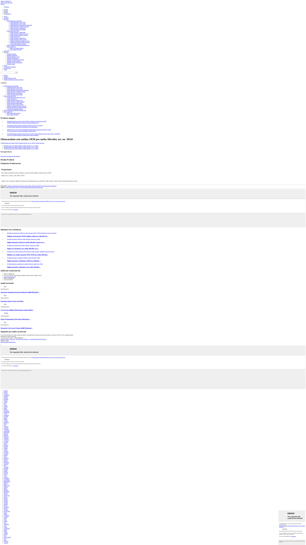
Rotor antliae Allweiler (16, 49)
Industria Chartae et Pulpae (14, 61)
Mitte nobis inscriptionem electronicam (10, 156)
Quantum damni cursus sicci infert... (12, 301)
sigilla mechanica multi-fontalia (18, 29)
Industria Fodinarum (12, 55)
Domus (5, 16)
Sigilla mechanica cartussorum (17, 28)
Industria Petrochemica (12, 58)
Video (5, 69)
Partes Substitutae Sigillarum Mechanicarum (18, 45)
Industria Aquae (11, 64)
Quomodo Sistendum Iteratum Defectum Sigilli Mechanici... (20, 292)
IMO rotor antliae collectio (17, 48)
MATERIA (7, 51)
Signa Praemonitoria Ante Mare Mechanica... (15, 319)
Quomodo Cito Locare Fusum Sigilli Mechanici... (17, 328)
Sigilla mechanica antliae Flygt (18, 38)
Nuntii (5, 65)
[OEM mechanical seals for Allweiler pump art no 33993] (23, 239)
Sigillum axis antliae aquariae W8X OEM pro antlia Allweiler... (27, 255)
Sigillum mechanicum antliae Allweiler (20, 42)
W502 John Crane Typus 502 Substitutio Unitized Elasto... (21, 131)
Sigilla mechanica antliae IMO (17, 32)
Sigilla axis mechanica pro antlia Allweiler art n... (23, 248)
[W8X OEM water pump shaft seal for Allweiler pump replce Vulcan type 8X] (30, 251)
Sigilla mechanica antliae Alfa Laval (19, 34)
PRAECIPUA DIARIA (22, 339)
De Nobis (6, 18)
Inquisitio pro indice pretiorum (8, 336)
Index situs (12, 339)
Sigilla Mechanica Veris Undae (18, 23)
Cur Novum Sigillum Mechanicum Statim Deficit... (17, 310)
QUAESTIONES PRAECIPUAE (38, 339)
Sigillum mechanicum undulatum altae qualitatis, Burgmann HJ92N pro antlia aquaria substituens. (32, 186)
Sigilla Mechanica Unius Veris (17, 22)
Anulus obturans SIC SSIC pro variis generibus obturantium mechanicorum (24, 187)
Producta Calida (5, 339)
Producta (6, 19)
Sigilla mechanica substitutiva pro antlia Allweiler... (23, 267)
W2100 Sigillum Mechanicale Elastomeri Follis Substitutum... (22, 127)
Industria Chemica (11, 54)
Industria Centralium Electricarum (15, 59)
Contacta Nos (7, 68)
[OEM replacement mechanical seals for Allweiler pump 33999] (23, 258)
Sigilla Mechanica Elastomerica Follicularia (21, 25)
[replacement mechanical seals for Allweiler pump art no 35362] (25, 264)
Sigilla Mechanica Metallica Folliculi (19, 26)
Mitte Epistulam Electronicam (8, 342)
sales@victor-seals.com (10, 277)
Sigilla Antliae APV (15, 36)
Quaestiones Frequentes (10, 67)
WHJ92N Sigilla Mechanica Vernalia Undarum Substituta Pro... (23, 123)
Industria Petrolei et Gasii (13, 56)
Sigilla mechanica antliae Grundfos (19, 35)
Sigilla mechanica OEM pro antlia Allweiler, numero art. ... (26, 242)
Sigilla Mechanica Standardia (14, 21)
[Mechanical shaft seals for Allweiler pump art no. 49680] (23, 245)
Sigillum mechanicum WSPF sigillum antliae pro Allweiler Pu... (27, 236)
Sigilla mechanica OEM (13, 31)
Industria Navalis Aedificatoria (14, 62)
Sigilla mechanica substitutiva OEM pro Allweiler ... (24, 261)
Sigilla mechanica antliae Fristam (18, 39)
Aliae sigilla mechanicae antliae (18, 44)
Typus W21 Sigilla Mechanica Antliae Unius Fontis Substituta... (23, 135)
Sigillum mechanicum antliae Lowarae (19, 41)
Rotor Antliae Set (11, 46)
